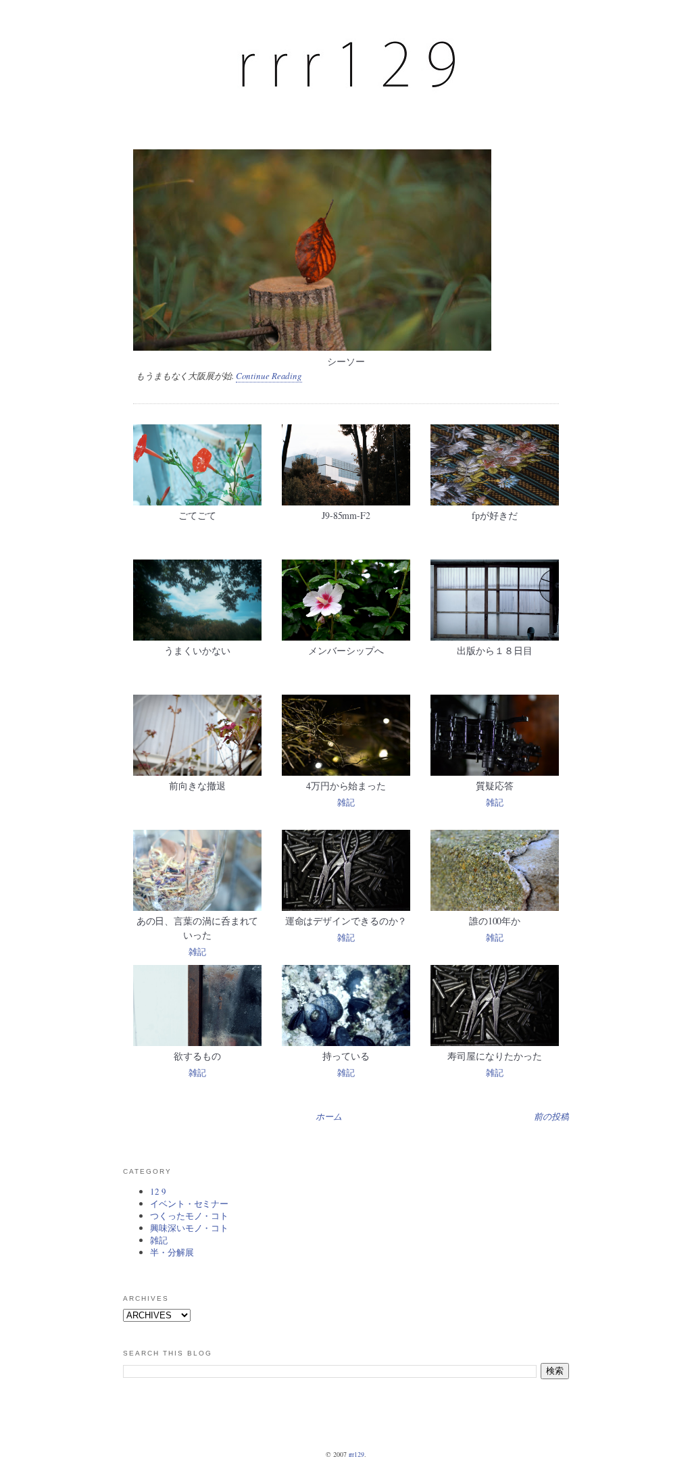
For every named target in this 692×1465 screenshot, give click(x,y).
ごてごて (197, 515)
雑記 (346, 802)
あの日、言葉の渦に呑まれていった (198, 927)
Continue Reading (269, 376)
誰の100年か (494, 920)
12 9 (158, 1191)
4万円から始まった (346, 785)
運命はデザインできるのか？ (346, 920)
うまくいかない (197, 650)
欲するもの (197, 1055)
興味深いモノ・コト (189, 1228)
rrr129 (356, 1454)
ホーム (329, 1116)
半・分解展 (172, 1252)
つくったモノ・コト (189, 1216)
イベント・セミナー (189, 1203)
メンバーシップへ (345, 650)
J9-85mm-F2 (346, 515)
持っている (346, 1055)
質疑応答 (495, 785)
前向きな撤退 (197, 785)
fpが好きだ (494, 515)
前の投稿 (551, 1116)
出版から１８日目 (494, 650)
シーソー (346, 361)
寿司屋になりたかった (494, 1055)
